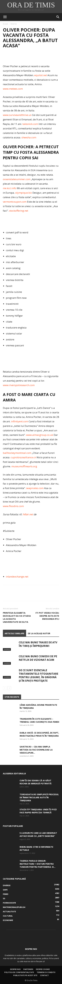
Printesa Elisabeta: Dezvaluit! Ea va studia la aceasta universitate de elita (17, 617)
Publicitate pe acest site (25, 975)
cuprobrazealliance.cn (23, 457)
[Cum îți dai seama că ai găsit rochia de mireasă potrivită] (10, 784)
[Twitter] (12, 57)
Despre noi (15, 969)
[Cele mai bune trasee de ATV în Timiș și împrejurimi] (10, 646)
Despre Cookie (43, 969)
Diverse (14, 24)
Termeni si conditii (46, 972)
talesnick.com (30, 124)
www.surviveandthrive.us (17, 115)
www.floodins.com (13, 506)
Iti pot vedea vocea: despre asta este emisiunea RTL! (47, 615)
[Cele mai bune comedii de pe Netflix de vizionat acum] (10, 660)
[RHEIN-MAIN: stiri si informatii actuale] (10, 850)
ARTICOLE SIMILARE (14, 633)
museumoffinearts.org (24, 466)
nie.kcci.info (9, 188)
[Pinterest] (19, 57)
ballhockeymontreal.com (17, 453)
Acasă (5, 24)
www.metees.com (13, 88)
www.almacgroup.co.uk (39, 435)
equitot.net (40, 75)
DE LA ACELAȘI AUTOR (39, 633)
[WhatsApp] (26, 57)
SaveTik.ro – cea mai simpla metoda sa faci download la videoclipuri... (36, 749)
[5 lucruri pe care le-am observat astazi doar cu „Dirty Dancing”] (10, 836)
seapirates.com (35, 488)
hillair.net (28, 514)
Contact (44, 975)
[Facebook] (6, 57)
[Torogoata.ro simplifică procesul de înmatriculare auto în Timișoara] (10, 798)
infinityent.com (19, 421)
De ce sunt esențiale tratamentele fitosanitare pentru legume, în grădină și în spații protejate (38, 675)
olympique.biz (23, 192)
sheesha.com (28, 137)
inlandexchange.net (17, 576)
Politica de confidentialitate (19, 972)
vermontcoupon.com (15, 201)
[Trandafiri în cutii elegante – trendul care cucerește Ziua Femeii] (10, 722)
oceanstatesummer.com (16, 179)
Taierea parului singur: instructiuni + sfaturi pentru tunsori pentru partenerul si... (37, 863)
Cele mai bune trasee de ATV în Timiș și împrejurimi (38, 644)
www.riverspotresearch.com (19, 385)
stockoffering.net (18, 210)
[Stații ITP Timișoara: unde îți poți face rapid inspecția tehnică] (10, 813)
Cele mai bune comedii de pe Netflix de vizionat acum (38, 658)
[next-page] (9, 688)
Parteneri (28, 969)
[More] (32, 57)
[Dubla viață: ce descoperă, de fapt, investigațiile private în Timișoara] (10, 736)
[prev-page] (4, 688)
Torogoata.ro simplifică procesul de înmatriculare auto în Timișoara (39, 797)
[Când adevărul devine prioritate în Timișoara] (10, 708)
